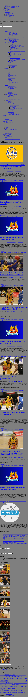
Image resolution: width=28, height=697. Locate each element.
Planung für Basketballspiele (16, 108)
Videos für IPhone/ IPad (13, 82)
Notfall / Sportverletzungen (13, 114)
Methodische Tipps (12, 96)
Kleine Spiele (10, 95)
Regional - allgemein (14, 180)
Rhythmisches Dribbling (15, 58)
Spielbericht (3, 692)
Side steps (12, 62)
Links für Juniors (8, 133)
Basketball (4, 681)
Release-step (13, 63)
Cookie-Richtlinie (3, 669)
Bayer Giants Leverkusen (12, 680)
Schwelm (15, 690)
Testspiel (19, 692)
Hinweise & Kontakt (7, 134)
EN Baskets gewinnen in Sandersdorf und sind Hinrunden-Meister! (14, 308)
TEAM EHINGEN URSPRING (12, 692)
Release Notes (8, 137)
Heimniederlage (3, 684)
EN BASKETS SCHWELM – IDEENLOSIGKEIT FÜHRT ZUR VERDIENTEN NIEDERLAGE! (11, 453)
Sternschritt (12, 67)
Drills (6, 5)
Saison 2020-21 (7, 690)
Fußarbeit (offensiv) (12, 75)
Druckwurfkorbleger (14, 48)
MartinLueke (18, 171)
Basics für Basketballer (10, 7)
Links (6, 128)
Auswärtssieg (11, 676)
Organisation (10, 102)
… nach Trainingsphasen (13, 34)
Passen (9, 79)
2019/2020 (16, 675)
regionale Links (8, 120)
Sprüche (9, 90)
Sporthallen (7, 117)
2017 (6, 675)
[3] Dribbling (10, 56)
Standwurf (12, 53)
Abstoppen (12, 66)
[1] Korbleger (10, 44)
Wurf (9, 81)
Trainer (22, 692)
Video (6, 8)
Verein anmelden (11, 123)
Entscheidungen (11, 88)
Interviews (7, 12)
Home (4, 28)
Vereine (6, 116)
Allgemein (5, 121)
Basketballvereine (9, 122)
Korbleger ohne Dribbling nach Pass (17, 51)
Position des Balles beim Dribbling (17, 59)
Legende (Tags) (11, 32)
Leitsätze (9, 89)
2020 (19, 675)
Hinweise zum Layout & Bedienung (12, 139)
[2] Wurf (9, 52)
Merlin (12, 695)
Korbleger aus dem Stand (15, 45)
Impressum (7, 135)
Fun (6, 124)
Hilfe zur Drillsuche (12, 38)
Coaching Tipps (11, 113)
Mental (6, 85)
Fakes (9, 74)
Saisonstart (11, 690)
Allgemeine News (9, 13)
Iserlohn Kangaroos (22, 684)
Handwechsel (13, 60)
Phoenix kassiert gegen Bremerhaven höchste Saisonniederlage (12, 488)
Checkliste (12, 103)
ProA (9, 689)
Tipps (6, 132)
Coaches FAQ (11, 112)
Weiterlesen (2, 179)
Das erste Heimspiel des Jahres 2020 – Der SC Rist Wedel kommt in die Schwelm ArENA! (12, 166)
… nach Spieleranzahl (12, 33)
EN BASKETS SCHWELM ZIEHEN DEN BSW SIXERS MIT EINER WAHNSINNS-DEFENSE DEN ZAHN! (15, 534)
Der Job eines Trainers (12, 87)
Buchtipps (7, 127)
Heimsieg (10, 684)
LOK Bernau (7, 686)
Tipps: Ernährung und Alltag (11, 129)
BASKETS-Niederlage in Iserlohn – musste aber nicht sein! (15, 543)
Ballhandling (10, 69)
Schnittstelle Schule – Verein (14, 99)
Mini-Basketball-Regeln (13, 98)
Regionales (7, 14)
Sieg (22, 690)
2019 (13, 675)
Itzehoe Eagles (2, 686)
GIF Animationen (11, 83)
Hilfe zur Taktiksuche (12, 41)
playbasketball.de (3, 18)
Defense (9, 71)
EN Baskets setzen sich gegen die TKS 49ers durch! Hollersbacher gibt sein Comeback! (13, 541)
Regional (4, 115)
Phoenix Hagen (8, 16)
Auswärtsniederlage (4, 676)
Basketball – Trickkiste (12, 40)
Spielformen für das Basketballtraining (16, 36)
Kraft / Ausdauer (11, 78)
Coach (4, 3)
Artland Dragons (23, 675)
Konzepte (12, 109)
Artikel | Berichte (6, 9)
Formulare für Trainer (14, 105)
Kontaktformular (8, 136)
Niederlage (12, 686)
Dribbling (10, 73)
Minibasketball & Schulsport (11, 94)
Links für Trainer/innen (12, 110)
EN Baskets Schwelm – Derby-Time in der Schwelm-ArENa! (12, 413)
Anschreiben (13, 106)
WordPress (7, 695)
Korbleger (10, 76)
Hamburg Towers (24, 683)
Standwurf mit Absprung (15, 54)
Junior (4, 130)
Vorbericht (9, 694)
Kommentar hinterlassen (21, 216)
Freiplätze (7, 119)
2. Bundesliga (2, 675)
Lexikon (7, 126)
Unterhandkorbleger (14, 49)
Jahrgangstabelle (13, 107)
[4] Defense (10, 61)
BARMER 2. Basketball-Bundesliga (14, 678)
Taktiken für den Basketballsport (12, 6)
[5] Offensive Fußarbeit (12, 65)
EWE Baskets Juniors (17, 683)
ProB (13, 689)
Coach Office (8, 100)
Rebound (10, 80)
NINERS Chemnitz (17, 686)
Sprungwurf (12, 55)
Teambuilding (10, 93)
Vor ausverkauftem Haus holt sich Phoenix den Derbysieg (11, 238)
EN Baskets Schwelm (9, 15)
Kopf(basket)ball (11, 86)
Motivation (10, 92)
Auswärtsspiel (19, 676)
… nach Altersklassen (12, 35)
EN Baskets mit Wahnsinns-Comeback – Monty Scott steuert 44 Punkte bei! (13, 274)
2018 (10, 675)
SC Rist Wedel (19, 690)
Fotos (21, 683)
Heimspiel (15, 684)
